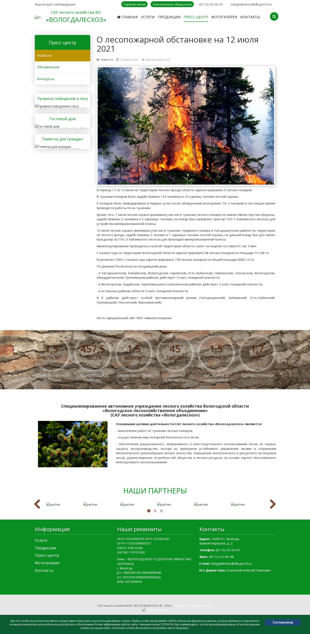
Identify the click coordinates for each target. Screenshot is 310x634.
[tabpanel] (62, 504)
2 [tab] (155, 511)
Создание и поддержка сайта (193, 605)
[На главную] (38, 17)
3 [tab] (161, 511)
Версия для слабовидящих (55, 4)
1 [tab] (149, 511)
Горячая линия (134, 4)
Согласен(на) (283, 622)
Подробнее (61, 105)
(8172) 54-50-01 (211, 4)
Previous (37, 504)
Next (273, 504)
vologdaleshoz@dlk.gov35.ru (251, 4)
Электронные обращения (172, 4)
